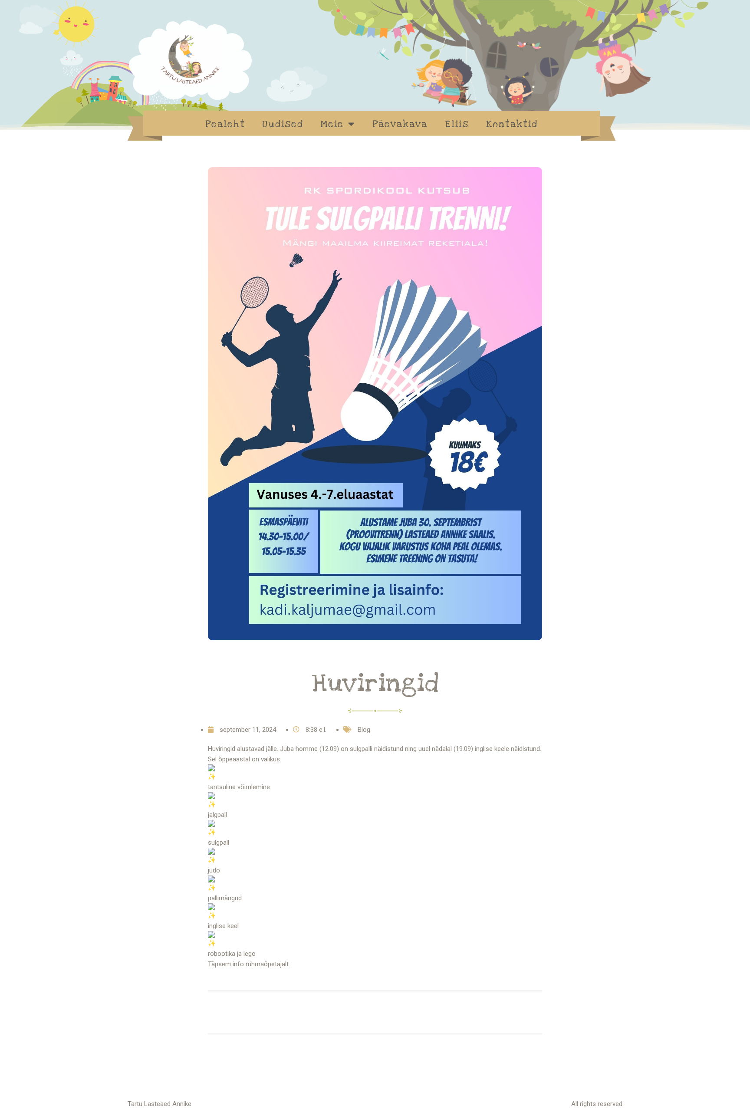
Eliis (457, 124)
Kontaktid (512, 124)
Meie (332, 124)
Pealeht (225, 124)
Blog (364, 730)
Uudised (283, 124)
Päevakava (400, 124)
